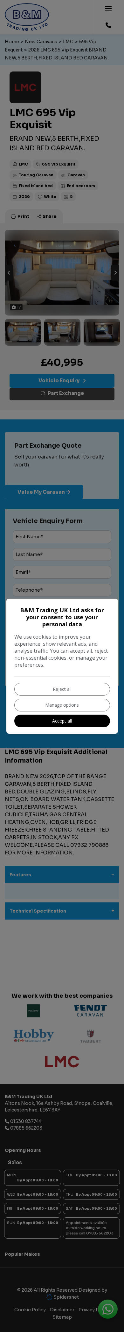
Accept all (62, 721)
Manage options (62, 705)
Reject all (62, 689)
